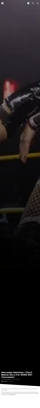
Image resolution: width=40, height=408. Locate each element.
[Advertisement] (20, 401)
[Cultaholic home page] (14, 3)
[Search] (33, 3)
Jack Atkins (5, 381)
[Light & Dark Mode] (28, 3)
